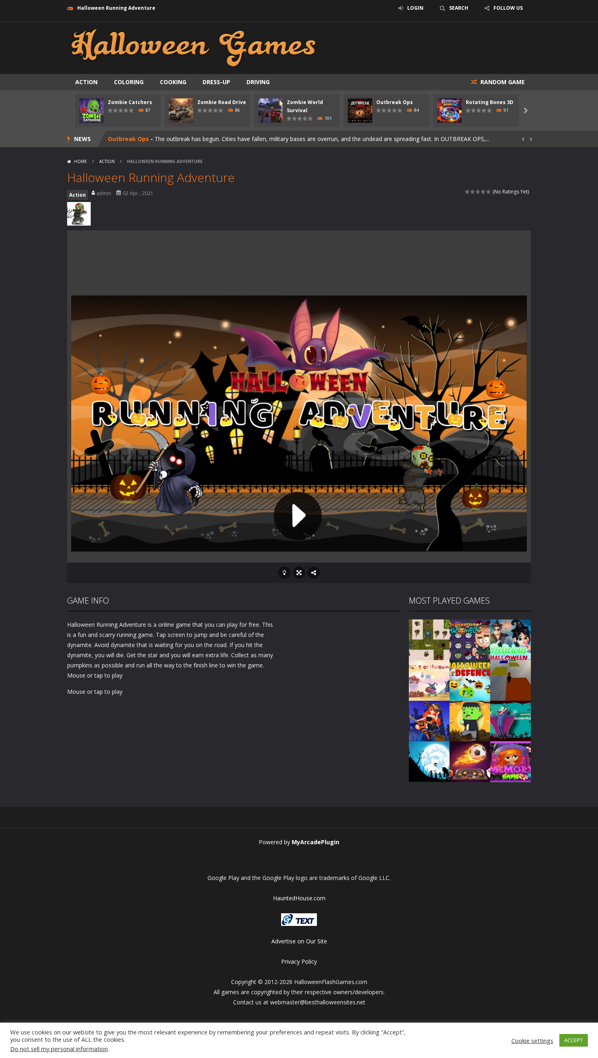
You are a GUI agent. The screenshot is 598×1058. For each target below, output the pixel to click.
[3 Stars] (478, 191)
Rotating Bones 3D (489, 102)
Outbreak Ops (394, 102)
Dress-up (216, 82)
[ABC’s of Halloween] (429, 679)
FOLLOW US (508, 7)
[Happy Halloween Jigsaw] (429, 761)
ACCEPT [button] (573, 1040)
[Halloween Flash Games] (193, 47)
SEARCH (458, 7)
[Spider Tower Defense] (429, 639)
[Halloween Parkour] (510, 679)
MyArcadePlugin (315, 842)
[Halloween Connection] (470, 639)
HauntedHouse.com (299, 898)
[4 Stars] (483, 191)
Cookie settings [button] (532, 1040)
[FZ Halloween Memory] (510, 761)
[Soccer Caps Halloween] (470, 761)
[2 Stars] (473, 191)
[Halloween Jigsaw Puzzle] (510, 720)
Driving (258, 82)
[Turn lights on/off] (284, 573)
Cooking (173, 82)
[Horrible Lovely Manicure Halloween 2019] (429, 720)
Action (86, 82)
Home (80, 161)
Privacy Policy (299, 961)
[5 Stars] (488, 191)
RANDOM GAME (502, 82)
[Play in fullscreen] (299, 573)
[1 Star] (467, 191)
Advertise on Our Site (299, 941)
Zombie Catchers (130, 102)
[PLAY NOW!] (91, 110)
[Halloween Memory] (470, 720)
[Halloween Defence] (470, 679)
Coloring (129, 82)
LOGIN (415, 7)
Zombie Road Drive (221, 102)
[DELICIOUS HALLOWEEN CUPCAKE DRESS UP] (510, 639)
